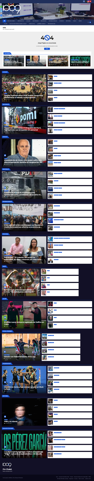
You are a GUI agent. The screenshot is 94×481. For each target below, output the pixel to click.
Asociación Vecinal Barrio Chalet (18, 23)
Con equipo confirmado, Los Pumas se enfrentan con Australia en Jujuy (69, 376)
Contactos (32, 23)
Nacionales (35, 20)
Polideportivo (6, 385)
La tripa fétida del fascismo (60, 401)
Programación (51, 23)
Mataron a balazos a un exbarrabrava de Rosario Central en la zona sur (69, 189)
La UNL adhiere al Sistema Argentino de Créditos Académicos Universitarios (70, 77)
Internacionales (53, 20)
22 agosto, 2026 (8, 261)
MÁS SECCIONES (11, 20)
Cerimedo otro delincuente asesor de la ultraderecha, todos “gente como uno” (71, 207)
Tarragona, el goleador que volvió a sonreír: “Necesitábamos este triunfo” (19, 291)
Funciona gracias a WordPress (8, 477)
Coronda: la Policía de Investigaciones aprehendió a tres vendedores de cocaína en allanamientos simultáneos (22, 195)
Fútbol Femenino (51, 335)
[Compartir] (1, 15)
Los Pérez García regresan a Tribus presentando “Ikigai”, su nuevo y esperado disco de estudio (23, 453)
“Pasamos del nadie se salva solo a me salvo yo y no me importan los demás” (70, 239)
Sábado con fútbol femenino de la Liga (20, 357)
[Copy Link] (1, 13)
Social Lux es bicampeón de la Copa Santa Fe (57, 351)
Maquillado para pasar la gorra (60, 117)
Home (57, 476)
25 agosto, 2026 (8, 423)
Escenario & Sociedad (57, 432)
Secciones (76, 478)
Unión (80, 20)
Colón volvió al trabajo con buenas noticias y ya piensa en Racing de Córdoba (70, 326)
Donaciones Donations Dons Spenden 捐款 (81, 476)
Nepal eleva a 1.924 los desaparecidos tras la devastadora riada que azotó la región (72, 214)
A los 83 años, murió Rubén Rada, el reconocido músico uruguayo (68, 434)
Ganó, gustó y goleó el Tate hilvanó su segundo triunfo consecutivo (61, 272)
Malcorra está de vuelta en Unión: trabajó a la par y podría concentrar (62, 293)
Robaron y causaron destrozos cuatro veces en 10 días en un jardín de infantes (71, 164)
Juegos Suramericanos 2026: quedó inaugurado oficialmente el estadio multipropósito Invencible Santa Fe (23, 97)
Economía (55, 173)
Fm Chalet (7, 15)
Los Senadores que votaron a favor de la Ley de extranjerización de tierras (70, 408)
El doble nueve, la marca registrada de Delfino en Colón (24, 323)
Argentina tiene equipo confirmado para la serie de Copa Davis (67, 390)
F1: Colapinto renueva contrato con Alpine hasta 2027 (65, 383)
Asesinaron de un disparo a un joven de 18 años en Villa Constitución (69, 196)
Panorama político (62, 108)
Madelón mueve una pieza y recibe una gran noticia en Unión (60, 286)
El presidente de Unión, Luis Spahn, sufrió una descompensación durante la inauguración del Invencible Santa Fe (23, 162)
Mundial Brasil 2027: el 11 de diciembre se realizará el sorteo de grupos (63, 337)
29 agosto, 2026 (9, 64)
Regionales (43, 20)
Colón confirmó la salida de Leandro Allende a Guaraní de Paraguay (68, 304)
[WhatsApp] (1, 7)
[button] (88, 22)
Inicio (4, 29)
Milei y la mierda (10, 421)
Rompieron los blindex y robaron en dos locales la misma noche (67, 157)
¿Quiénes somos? (41, 23)
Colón (5, 23)
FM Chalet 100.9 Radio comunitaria (62, 478)
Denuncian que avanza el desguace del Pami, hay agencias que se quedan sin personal (22, 129)
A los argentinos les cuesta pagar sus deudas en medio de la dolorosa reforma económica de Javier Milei (23, 227)
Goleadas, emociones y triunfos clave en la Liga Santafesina (61, 344)
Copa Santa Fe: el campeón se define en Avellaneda (59, 358)
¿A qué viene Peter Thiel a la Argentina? (62, 124)
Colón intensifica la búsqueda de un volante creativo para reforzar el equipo (70, 319)
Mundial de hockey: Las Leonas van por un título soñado (23, 388)
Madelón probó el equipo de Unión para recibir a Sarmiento (60, 279)
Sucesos (61, 20)
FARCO (74, 20)
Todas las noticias (81, 478)
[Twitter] (1, 11)
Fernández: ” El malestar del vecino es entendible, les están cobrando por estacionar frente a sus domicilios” (22, 259)
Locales (28, 20)
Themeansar (21, 477)
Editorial (68, 20)
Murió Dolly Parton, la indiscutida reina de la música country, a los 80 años (70, 448)
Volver (47, 48)
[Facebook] (1, 9)
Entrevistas (21, 20)
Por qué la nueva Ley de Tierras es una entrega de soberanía (67, 415)
